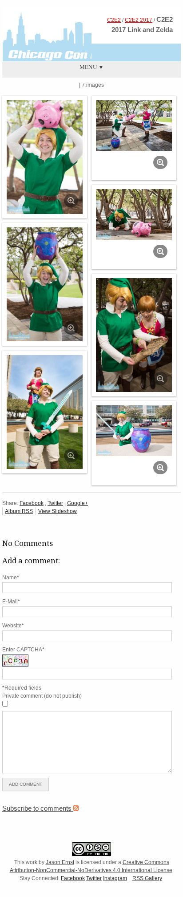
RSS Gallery (147, 878)
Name (10, 577)
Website (13, 625)
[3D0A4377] (134, 125)
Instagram (115, 878)
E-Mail (11, 601)
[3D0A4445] (134, 430)
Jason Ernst (60, 862)
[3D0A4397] (45, 284)
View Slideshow (57, 511)
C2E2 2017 (138, 20)
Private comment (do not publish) (42, 696)
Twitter (55, 503)
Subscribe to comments (37, 808)
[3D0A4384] (134, 214)
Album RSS (19, 511)
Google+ (77, 503)
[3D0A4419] (134, 335)
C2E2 (114, 20)
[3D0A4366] (45, 157)
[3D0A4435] (45, 412)
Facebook (32, 503)
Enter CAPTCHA (23, 649)
